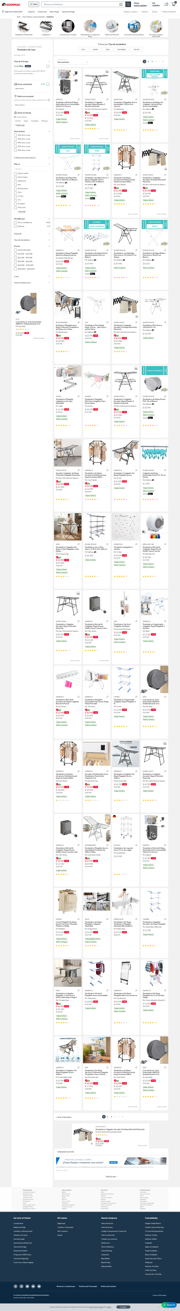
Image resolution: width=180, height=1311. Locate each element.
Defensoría (105, 1243)
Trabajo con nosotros (109, 1239)
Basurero (64, 1199)
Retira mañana (19, 105)
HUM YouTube (150, 1270)
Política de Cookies (108, 1286)
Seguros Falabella (151, 1247)
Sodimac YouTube (152, 1266)
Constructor (42, 12)
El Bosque (44, 121)
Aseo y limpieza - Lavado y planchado (34, 16)
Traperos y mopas (105, 1201)
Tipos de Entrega (68, 12)
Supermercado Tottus (153, 1258)
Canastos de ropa (27, 1197)
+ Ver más (21, 211)
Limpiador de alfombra (146, 1205)
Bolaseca (103, 1199)
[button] (86, 4)
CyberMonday (106, 1251)
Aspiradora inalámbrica (68, 1205)
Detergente (65, 1203)
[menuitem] (130, 12)
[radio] (86, 128)
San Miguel (34, 121)
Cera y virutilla (66, 1201)
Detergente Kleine (28, 1206)
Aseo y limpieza (144, 1197)
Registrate (61, 1223)
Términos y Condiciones (65, 1286)
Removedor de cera (28, 1199)
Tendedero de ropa (67, 1206)
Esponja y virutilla (145, 1194)
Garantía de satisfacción (23, 1243)
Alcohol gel (143, 1192)
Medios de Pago (20, 1227)
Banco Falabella (151, 1255)
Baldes (64, 1197)
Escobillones (104, 1206)
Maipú (26, 121)
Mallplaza (148, 1262)
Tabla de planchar (28, 1194)
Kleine (24, 1203)
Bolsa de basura (66, 1194)
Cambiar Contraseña (65, 1227)
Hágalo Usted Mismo (153, 1223)
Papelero (64, 1208)
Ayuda (59, 1235)
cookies (108, 1307)
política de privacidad (96, 1307)
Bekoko (64, 1192)
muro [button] (95, 49)
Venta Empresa (107, 1227)
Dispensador (143, 1201)
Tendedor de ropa (28, 1195)
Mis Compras (62, 1231)
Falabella (148, 1243)
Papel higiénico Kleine (29, 1208)
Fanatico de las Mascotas (154, 1227)
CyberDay (105, 1255)
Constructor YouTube (153, 1274)
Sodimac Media (151, 1239)
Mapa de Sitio (106, 1266)
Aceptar (123, 1307)
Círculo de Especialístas (154, 1231)
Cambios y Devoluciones (23, 1231)
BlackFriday (105, 1262)
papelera (103, 1195)
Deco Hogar (54, 12)
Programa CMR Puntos (22, 1255)
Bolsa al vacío (65, 1195)
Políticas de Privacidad (88, 1286)
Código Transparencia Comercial (113, 1231)
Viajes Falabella (151, 1251)
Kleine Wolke (104, 1208)
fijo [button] (83, 49)
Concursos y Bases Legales (24, 1262)
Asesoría (31, 12)
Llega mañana (19, 88)
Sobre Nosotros (107, 1223)
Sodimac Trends (151, 1235)
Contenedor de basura (29, 1192)
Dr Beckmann (26, 1201)
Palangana (143, 1208)
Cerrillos (18, 121)
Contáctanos (18, 1223)
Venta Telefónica (107, 1247)
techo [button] (137, 49)
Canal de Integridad (21, 1258)
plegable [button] (122, 49)
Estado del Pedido (20, 1251)
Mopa (102, 1192)
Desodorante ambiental (107, 1194)
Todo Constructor (108, 1235)
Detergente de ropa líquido (108, 1203)
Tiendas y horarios (21, 1235)
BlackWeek (105, 1258)
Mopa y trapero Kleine (29, 1205)
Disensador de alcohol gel (147, 1203)
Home (18, 16)
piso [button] (108, 49)
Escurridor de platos (106, 1197)
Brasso (142, 1195)
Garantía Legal (19, 1239)
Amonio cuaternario (106, 1205)
